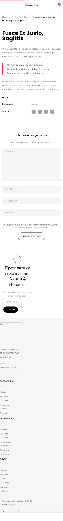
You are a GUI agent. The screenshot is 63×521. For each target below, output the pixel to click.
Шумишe (4, 392)
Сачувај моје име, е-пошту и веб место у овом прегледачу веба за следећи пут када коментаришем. (32, 226)
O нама (3, 429)
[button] (58, 5)
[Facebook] (33, 112)
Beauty (34, 104)
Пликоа (3, 413)
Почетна (6, 17)
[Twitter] (40, 112)
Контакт (3, 470)
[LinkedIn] (46, 112)
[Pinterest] (52, 112)
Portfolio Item (21, 17)
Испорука (4, 482)
